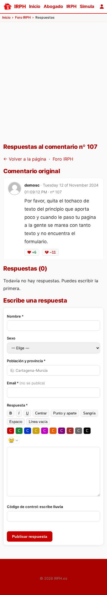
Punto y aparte (65, 413)
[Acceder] (102, 6)
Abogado (53, 6)
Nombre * (15, 316)
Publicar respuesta (29, 536)
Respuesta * (17, 405)
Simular (88, 6)
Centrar (41, 413)
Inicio (34, 6)
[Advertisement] (53, 85)
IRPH (71, 6)
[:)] (13, 440)
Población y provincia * (26, 361)
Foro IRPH (63, 159)
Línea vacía (38, 422)
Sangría (89, 413)
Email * (26, 383)
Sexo (11, 338)
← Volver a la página (24, 159)
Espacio (15, 422)
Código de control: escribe (35, 506)
